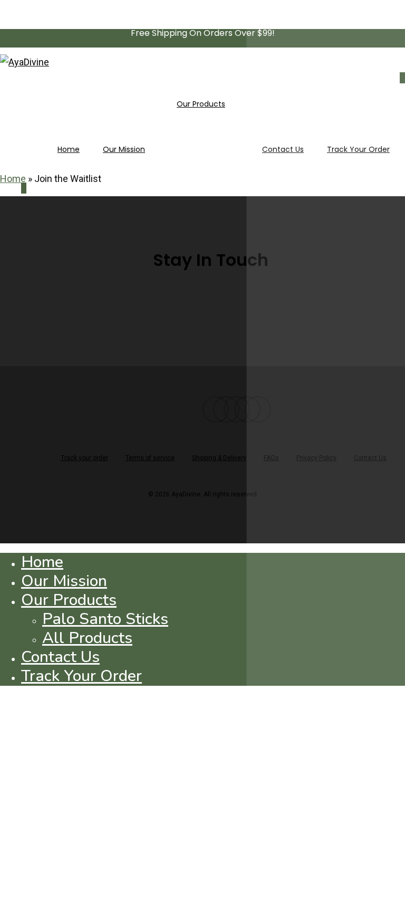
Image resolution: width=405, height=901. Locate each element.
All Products (87, 638)
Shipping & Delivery (219, 458)
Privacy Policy (316, 458)
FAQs (271, 458)
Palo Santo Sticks (105, 619)
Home (13, 178)
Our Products (69, 600)
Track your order (84, 458)
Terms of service (150, 458)
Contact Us (370, 458)
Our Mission (64, 581)
